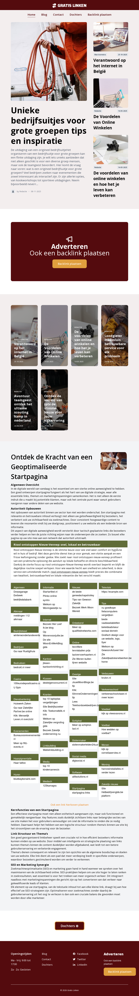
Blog (44, 14)
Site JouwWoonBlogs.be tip (83, 682)
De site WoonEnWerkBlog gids (53, 643)
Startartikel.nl (50, 591)
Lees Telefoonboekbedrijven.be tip (86, 705)
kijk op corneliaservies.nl (111, 750)
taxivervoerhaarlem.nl (84, 654)
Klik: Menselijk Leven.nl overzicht (23, 717)
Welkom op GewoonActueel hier (113, 648)
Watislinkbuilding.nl (53, 749)
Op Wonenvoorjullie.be (53, 633)
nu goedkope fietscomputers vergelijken (109, 611)
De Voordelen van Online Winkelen (106, 122)
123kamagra (49, 785)
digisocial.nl (78, 760)
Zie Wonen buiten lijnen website (81, 660)
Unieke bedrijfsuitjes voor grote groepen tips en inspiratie (48, 125)
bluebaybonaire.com (25, 778)
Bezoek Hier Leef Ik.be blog (52, 625)
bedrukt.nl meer (22, 667)
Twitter (81, 959)
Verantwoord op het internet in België (109, 65)
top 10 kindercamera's (51, 767)
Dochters (76, 14)
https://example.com (112, 591)
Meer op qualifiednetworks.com (84, 628)
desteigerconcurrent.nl (55, 682)
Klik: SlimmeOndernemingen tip (85, 693)
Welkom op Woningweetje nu (52, 606)
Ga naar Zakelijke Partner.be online (23, 709)
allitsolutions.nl (80, 776)
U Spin (17, 687)
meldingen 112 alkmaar (22, 617)
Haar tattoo (20, 762)
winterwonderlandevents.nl (28, 635)
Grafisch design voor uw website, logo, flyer (113, 638)
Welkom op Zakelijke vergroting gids (53, 722)
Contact (58, 14)
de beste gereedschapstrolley (83, 593)
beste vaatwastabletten (111, 620)
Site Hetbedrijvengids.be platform (112, 791)
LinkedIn (82, 964)
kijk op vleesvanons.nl (113, 713)
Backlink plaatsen (99, 14)
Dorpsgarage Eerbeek (21, 593)
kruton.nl (106, 677)
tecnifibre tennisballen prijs (81, 648)
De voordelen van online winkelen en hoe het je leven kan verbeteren (110, 184)
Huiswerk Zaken (22, 703)
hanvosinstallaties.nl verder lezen (112, 770)
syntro (46, 600)
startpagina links (81, 792)
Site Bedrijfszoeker (53, 706)
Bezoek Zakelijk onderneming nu (52, 731)
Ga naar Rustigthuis (24, 651)
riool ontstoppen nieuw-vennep (69, 571)
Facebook (82, 953)
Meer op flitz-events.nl (21, 744)
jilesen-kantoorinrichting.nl (53, 664)
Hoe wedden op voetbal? (110, 731)
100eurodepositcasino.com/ (28, 683)
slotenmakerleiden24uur (85, 744)
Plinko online (50, 595)
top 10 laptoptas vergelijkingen (51, 700)
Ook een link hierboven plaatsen (70, 804)
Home (31, 14)
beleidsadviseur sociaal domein (110, 628)
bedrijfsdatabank (22, 599)
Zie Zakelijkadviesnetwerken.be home (117, 657)
